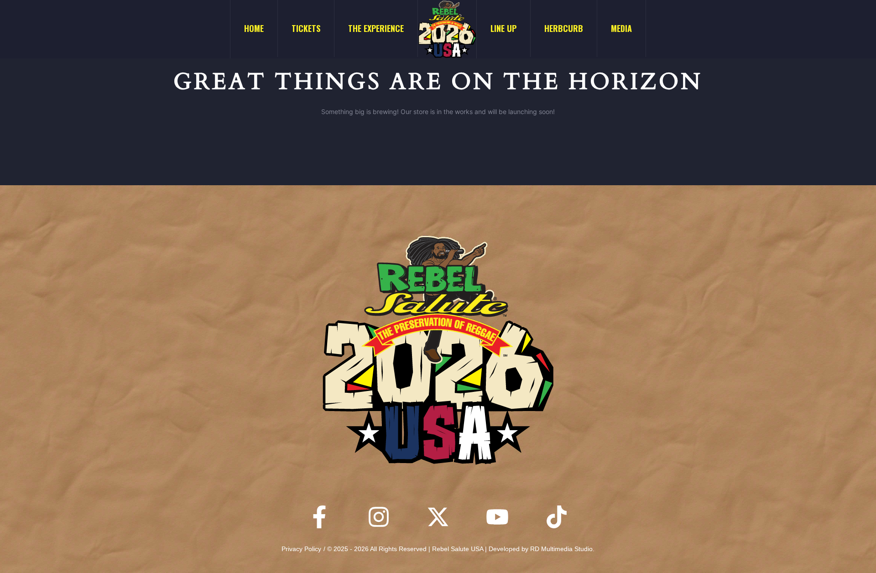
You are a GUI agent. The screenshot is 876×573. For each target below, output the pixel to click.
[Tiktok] (556, 517)
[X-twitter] (438, 517)
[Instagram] (379, 517)
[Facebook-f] (319, 517)
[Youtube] (497, 517)
